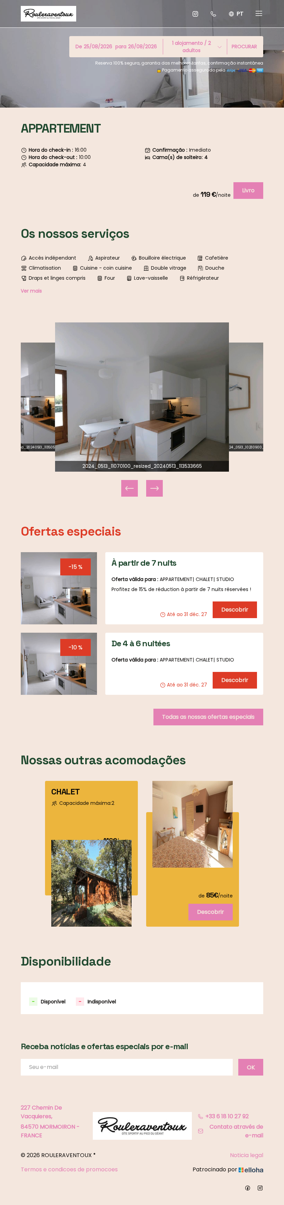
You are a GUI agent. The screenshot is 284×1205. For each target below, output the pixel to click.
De (79, 46)
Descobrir (234, 610)
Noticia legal (246, 1155)
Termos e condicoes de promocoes (69, 1169)
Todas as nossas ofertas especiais (208, 717)
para (120, 46)
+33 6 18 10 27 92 (227, 1116)
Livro (248, 190)
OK (251, 1067)
